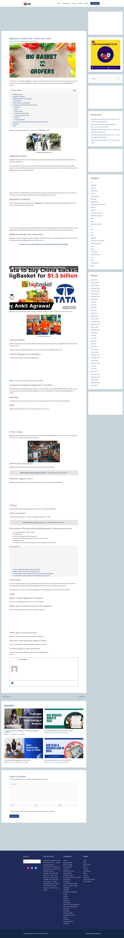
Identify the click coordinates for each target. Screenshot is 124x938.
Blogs (86, 3)
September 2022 (95, 330)
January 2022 (94, 352)
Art (91, 182)
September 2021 (95, 363)
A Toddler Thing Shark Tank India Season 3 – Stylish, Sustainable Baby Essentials (51, 881)
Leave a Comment (14, 41)
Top (92, 257)
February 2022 (95, 349)
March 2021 (94, 371)
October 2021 (94, 360)
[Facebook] (32, 868)
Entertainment (94, 202)
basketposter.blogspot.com (44, 152)
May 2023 (93, 307)
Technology (94, 252)
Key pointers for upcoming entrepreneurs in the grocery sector (30, 121)
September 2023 (95, 296)
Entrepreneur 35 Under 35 (98, 204)
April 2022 (93, 344)
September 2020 (95, 382)
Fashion (93, 207)
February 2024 (95, 282)
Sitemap (85, 875)
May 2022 (93, 341)
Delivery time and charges (22, 113)
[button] (95, 3)
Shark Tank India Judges (97, 240)
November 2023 (95, 291)
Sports (92, 249)
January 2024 (94, 285)
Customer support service (22, 115)
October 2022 (94, 327)
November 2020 (95, 377)
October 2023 (94, 294)
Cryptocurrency (95, 196)
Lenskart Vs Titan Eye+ (38, 522)
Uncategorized (95, 263)
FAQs (14, 126)
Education (93, 199)
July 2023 (93, 302)
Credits (46, 933)
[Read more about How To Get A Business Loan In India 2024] (64, 748)
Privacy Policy (87, 881)
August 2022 (94, 332)
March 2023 (94, 313)
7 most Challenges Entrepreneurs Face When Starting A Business (31, 575)
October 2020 (94, 380)
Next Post (82, 697)
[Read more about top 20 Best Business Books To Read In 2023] (64, 718)
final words (16, 123)
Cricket (93, 193)
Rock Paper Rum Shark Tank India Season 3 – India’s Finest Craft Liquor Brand (51, 869)
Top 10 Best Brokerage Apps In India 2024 (17, 760)
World (92, 265)
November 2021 (95, 357)
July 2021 (93, 366)
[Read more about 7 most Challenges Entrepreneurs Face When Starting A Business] (23, 718)
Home (59, 3)
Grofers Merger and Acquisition (21, 102)
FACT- (11, 380)
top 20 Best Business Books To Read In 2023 (59, 730)
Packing (17, 117)
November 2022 (95, 324)
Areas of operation (20, 119)
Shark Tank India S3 (96, 243)
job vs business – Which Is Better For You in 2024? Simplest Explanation (33, 573)
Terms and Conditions (89, 879)
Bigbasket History (18, 94)
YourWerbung (97, 933)
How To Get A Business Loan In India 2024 (58, 760)
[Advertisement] (44, 21)
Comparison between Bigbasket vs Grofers (25, 105)
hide (74, 90)
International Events (96, 224)
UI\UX (16, 109)
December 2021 (95, 355)
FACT (11, 311)
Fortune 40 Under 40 (96, 215)
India (92, 221)
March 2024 (94, 280)
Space (92, 246)
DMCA (85, 873)
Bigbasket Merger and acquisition (22, 98)
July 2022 (93, 335)
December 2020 (95, 374)
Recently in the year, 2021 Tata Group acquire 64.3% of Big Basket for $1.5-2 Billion (43, 244)
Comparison (94, 190)
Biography (93, 185)
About (74, 3)
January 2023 (94, 319)
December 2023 (95, 288)
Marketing (17, 107)
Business (23, 41)
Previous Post (6, 697)
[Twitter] (36, 868)
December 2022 (95, 321)
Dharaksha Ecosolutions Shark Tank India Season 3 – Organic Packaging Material (52, 862)
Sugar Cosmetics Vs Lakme (38, 472)
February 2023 (95, 316)
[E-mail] (12, 683)
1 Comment (12, 734)
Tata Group (60, 585)
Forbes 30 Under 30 (96, 213)
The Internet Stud (95, 254)
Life (92, 232)
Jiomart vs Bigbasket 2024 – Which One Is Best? (26, 569)
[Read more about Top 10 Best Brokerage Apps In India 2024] (23, 748)
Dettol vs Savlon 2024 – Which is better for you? (26, 571)
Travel (92, 260)
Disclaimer (86, 877)
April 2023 (93, 310)
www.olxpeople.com (44, 336)
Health (92, 218)
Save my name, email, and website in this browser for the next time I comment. (33, 811)
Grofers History (17, 100)
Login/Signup (87, 871)
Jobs (92, 229)
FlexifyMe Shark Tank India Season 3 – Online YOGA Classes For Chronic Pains (50, 875)
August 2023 (94, 299)
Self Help (93, 238)
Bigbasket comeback (19, 96)
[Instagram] (28, 868)
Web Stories (66, 3)
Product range (19, 111)
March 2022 (94, 346)
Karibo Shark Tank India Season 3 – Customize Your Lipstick (51, 888)
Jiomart (35, 585)
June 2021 (94, 368)
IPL (92, 227)
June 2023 (94, 305)
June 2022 (94, 338)
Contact (80, 3)
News (92, 235)
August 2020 (94, 385)
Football (93, 210)
